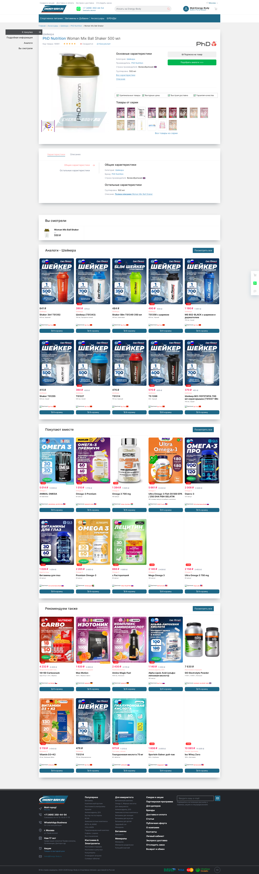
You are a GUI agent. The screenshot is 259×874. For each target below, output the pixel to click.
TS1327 (80, 396)
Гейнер (151, 751)
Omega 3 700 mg (121, 493)
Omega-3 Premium (86, 493)
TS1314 (116, 396)
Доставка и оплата (65, 3)
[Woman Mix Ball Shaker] (47, 233)
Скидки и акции (47, 3)
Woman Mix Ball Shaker (134, 194)
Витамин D (44, 751)
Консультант (104, 44)
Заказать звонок (89, 10)
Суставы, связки (118, 751)
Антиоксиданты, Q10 (156, 670)
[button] (93, 8)
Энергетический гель (48, 670)
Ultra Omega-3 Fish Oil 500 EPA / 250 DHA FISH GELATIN (165, 495)
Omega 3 (43, 491)
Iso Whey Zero (192, 754)
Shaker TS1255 (47, 396)
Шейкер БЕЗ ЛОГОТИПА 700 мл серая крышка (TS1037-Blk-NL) (202, 399)
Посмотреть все (203, 250)
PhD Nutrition (54, 38)
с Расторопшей (120, 575)
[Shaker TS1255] (57, 363)
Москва (212, 3)
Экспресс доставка (85, 3)
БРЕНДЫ (111, 18)
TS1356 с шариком (159, 314)
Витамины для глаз (50, 575)
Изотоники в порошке (84, 670)
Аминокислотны (118, 670)
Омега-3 (189, 493)
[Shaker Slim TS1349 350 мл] (129, 281)
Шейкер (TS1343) (86, 314)
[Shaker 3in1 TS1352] (57, 281)
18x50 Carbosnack (50, 672)
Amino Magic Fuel (121, 672)
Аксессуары (97, 18)
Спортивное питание (51, 18)
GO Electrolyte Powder (197, 672)
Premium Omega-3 (86, 575)
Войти (192, 10)
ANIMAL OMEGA (48, 493)
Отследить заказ (104, 3)
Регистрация (201, 10)
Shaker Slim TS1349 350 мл (127, 314)
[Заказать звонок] (255, 291)
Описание (120, 79)
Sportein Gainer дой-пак (162, 754)
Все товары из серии (166, 133)
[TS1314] (129, 363)
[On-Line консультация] (255, 283)
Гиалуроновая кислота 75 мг (127, 754)
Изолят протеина (191, 751)
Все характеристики (125, 75)
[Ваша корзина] (215, 8)
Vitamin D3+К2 (48, 754)
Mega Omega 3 (157, 575)
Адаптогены (44, 572)
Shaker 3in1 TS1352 (50, 314)
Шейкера (48, 34)
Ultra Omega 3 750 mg (197, 575)
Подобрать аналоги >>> (192, 62)
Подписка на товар (193, 54)
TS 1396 (153, 396)
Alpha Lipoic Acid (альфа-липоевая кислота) (162, 674)
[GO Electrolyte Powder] (202, 639)
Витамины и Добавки (76, 18)
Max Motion (82, 672)
